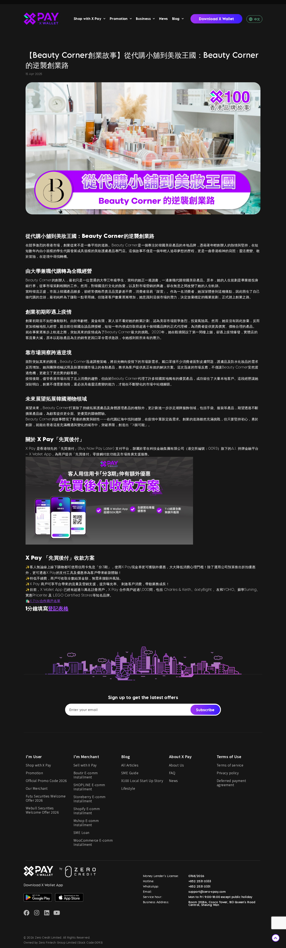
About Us (176, 765)
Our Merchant (37, 788)
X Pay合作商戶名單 (45, 601)
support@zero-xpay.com (207, 891)
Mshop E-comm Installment (86, 822)
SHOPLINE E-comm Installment (89, 786)
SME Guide (129, 772)
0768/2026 (196, 876)
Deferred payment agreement (231, 782)
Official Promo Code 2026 (46, 780)
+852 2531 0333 (199, 881)
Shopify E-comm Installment (86, 810)
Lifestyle (128, 788)
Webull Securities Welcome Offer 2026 (42, 810)
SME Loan (81, 832)
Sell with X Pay (85, 765)
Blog (176, 19)
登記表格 (58, 608)
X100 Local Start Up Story (142, 780)
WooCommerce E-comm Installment (93, 842)
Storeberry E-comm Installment (89, 798)
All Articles (129, 765)
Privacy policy (228, 772)
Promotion (119, 19)
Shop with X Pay (87, 19)
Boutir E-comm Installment (85, 774)
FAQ (172, 772)
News (163, 19)
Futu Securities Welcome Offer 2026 (46, 798)
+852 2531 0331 (199, 886)
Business (143, 19)
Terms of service (230, 765)
